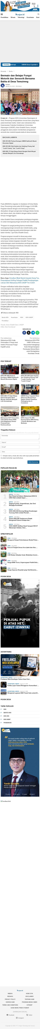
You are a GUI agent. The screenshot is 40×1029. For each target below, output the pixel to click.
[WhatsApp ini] (37, 333)
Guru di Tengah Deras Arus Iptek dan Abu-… (22, 547)
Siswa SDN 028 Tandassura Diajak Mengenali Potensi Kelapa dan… (20, 519)
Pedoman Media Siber (29, 1002)
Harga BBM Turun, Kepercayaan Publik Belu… (23, 562)
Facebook (11, 1015)
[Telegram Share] (33, 333)
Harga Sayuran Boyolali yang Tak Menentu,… (22, 570)
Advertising (4, 677)
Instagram (21, 1018)
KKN (21, 317)
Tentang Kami (29, 999)
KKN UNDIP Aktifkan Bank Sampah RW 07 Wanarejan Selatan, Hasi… (23, 527)
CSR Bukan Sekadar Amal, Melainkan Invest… (23, 555)
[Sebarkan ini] (24, 333)
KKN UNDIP (29, 317)
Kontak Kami (10, 1002)
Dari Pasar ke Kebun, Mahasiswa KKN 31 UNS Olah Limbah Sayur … (23, 497)
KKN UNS (6, 716)
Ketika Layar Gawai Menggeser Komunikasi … (23, 685)
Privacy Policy (10, 999)
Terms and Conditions (10, 1005)
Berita (11, 494)
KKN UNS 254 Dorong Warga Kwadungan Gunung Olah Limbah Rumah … (23, 512)
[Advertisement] (20, 41)
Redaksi (10, 996)
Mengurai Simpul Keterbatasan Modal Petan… (23, 540)
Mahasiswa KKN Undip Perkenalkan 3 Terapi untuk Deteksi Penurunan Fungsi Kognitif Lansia (9, 342)
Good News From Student (20, 1008)
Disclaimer (29, 996)
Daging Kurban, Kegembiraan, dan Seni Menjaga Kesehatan (22, 504)
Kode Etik (29, 993)
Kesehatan (14, 317)
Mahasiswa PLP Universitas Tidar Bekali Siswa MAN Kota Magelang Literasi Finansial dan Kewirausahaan (10, 421)
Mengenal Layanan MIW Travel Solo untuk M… (23, 693)
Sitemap (29, 1005)
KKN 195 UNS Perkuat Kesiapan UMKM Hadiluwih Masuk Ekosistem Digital (10, 377)
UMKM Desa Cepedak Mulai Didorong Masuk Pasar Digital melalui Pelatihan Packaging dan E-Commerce (30, 399)
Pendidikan (5, 320)
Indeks (10, 993)
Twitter (30, 1015)
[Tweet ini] (29, 333)
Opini (8, 538)
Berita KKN (5, 317)
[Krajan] (20, 14)
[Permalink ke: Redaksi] (3, 85)
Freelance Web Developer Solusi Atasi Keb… (16, 679)
